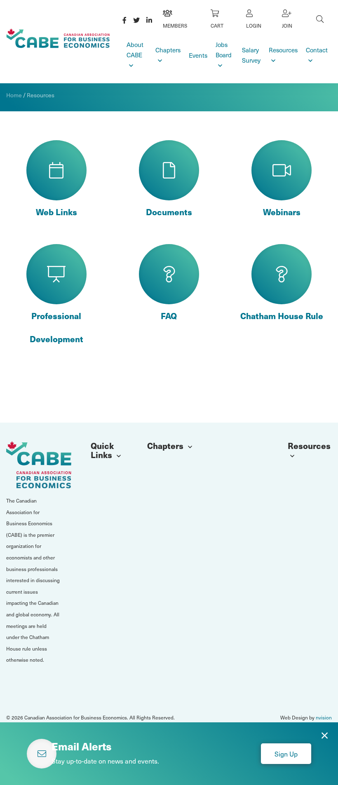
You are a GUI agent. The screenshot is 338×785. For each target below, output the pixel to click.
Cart (217, 25)
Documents (169, 212)
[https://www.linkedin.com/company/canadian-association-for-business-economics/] (149, 20)
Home (14, 95)
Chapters (168, 49)
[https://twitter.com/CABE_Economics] (136, 20)
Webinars (281, 212)
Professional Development (56, 327)
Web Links (56, 212)
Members (175, 25)
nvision (324, 717)
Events (198, 55)
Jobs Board (224, 49)
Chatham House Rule (281, 316)
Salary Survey (251, 55)
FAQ (169, 316)
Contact (317, 49)
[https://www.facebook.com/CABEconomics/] (124, 20)
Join (287, 25)
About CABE (135, 49)
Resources (283, 49)
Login (253, 25)
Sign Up (286, 754)
